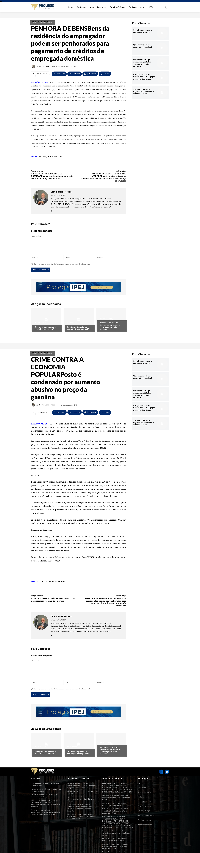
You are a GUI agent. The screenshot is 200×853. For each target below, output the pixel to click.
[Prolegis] (42, 6)
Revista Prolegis (144, 811)
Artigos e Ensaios (144, 792)
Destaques (142, 788)
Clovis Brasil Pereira (48, 66)
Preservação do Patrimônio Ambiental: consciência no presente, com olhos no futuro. (116, 797)
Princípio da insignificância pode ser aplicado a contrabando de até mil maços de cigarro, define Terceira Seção (45, 812)
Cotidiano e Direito (45, 22)
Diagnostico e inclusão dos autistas (115, 816)
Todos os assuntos (145, 825)
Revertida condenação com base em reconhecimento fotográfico (44, 796)
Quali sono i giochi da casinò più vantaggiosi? (78, 328)
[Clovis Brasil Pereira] (34, 66)
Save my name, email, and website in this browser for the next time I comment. (62, 264)
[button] (165, 7)
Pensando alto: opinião (146, 815)
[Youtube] (167, 772)
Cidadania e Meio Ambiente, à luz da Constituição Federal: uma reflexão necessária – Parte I (115, 811)
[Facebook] (51, 210)
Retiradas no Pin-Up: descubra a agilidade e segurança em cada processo (110, 326)
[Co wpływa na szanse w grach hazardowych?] (46, 319)
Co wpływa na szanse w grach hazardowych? (45, 328)
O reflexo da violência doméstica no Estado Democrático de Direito (115, 804)
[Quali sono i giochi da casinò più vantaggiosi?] (79, 319)
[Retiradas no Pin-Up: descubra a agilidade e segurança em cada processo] (111, 319)
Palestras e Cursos (145, 806)
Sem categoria (40, 322)
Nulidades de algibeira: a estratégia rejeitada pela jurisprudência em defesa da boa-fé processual (82, 816)
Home (35, 22)
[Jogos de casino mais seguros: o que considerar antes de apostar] (162, 92)
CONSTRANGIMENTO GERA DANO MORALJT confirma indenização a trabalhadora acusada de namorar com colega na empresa (103, 177)
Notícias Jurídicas (144, 797)
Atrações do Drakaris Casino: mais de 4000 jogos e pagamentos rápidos (144, 76)
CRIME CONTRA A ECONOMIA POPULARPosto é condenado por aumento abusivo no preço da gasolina (52, 176)
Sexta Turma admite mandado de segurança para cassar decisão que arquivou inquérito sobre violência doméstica (79, 808)
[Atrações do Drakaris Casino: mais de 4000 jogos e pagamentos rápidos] (162, 77)
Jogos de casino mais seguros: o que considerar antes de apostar (143, 91)
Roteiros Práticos (144, 820)
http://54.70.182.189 (58, 195)
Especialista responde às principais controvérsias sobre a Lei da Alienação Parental (80, 799)
